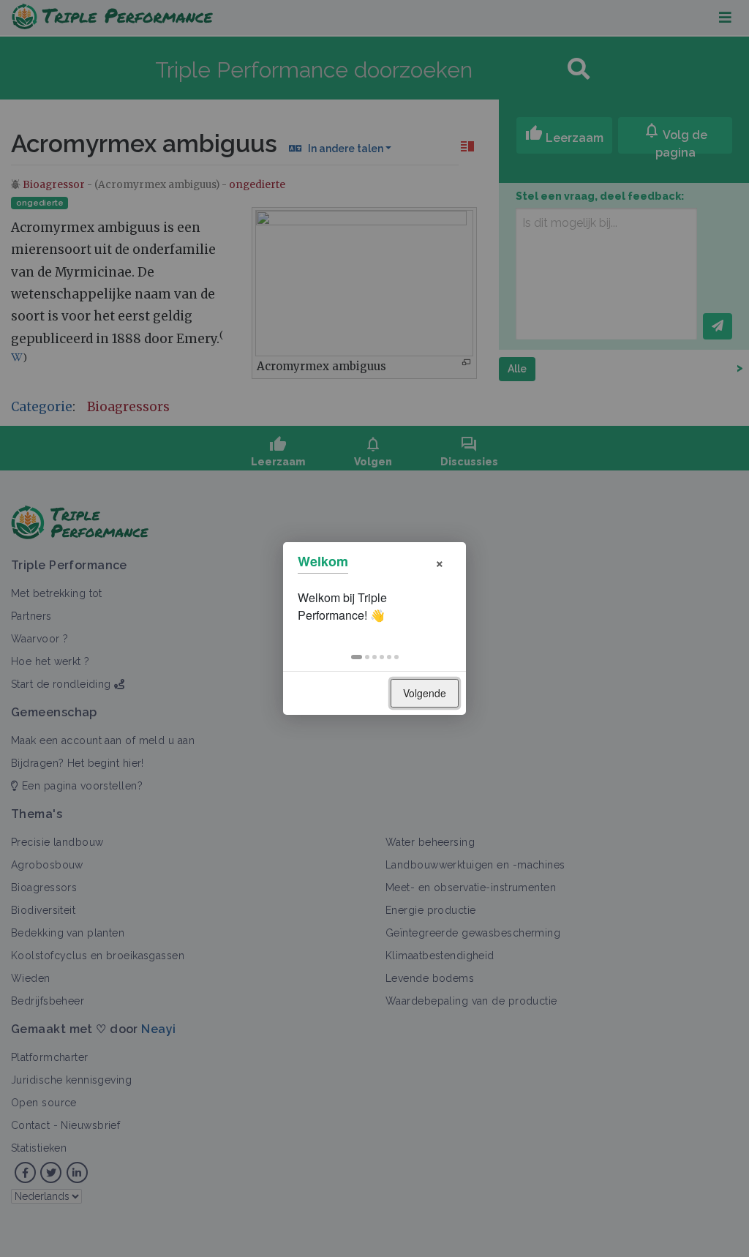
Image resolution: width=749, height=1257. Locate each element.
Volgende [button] (424, 693)
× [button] (439, 561)
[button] (356, 657)
